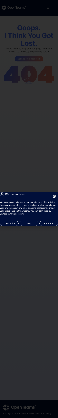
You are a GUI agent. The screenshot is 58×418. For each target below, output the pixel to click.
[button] (54, 196)
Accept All (49, 223)
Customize (9, 223)
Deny (29, 223)
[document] (29, 209)
